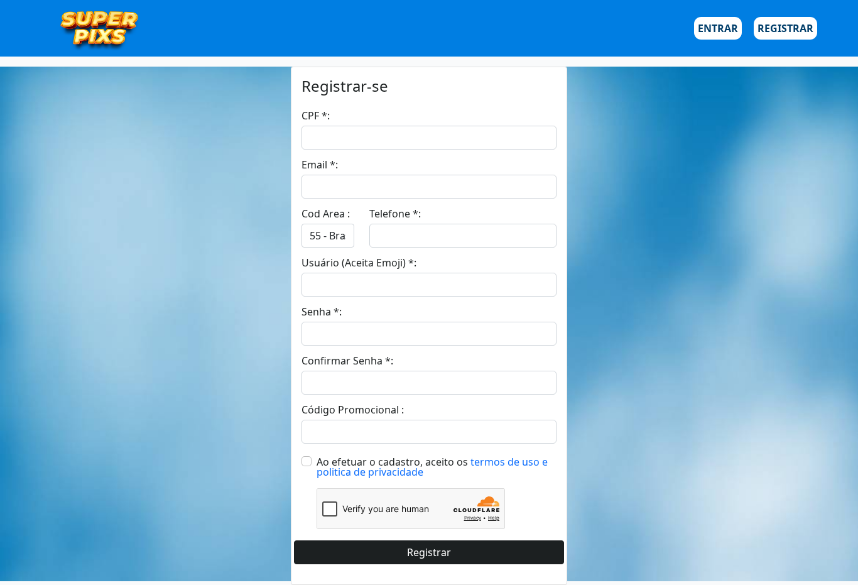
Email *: (319, 165)
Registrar (785, 28)
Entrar (718, 28)
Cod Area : (325, 214)
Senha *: (321, 312)
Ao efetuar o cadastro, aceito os (392, 462)
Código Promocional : (352, 410)
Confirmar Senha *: (347, 361)
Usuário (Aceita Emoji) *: (358, 263)
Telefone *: (395, 214)
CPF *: (315, 116)
